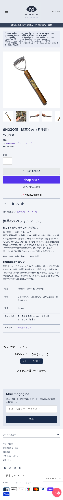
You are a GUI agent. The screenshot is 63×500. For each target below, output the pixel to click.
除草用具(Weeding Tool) (27, 212)
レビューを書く (31, 361)
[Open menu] (6, 11)
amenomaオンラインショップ (19, 143)
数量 (5, 155)
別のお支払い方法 (31, 187)
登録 (31, 419)
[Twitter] (20, 468)
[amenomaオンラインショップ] (31, 11)
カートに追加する (31, 171)
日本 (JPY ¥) (51, 479)
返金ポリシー (8, 460)
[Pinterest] (15, 468)
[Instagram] (10, 468)
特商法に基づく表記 (10, 448)
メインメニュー (9, 435)
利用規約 (6, 452)
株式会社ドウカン (25, 328)
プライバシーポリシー (11, 456)
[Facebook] (5, 468)
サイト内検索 (8, 444)
